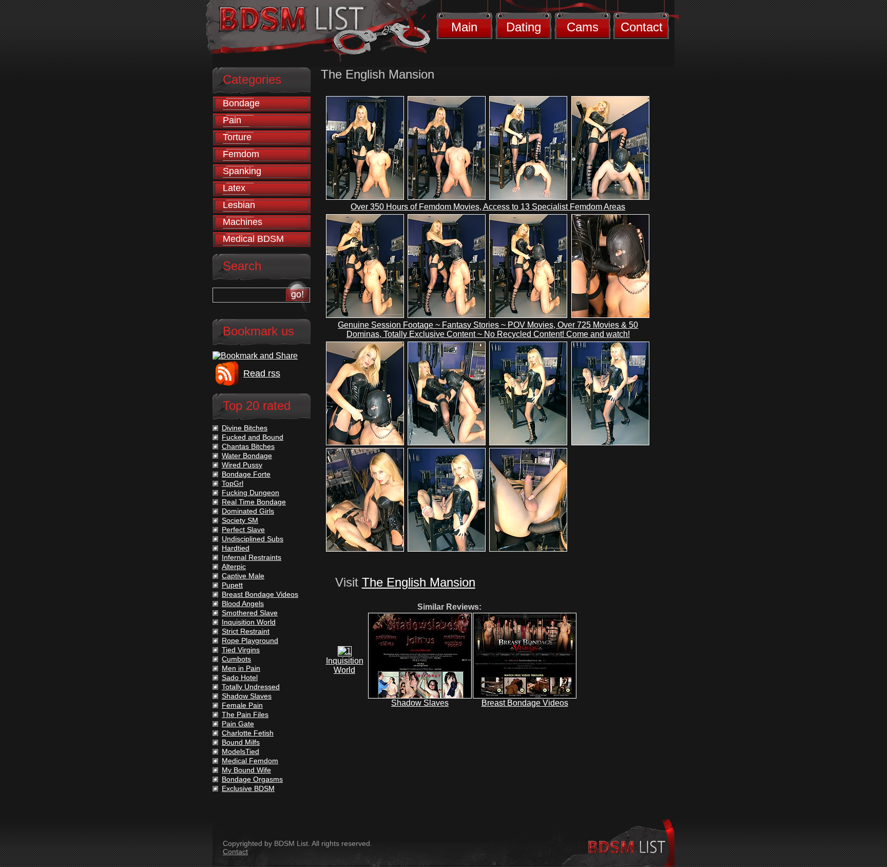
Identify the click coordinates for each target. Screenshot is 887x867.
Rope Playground (250, 640)
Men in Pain (241, 668)
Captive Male (243, 576)
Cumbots (236, 659)
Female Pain (242, 705)
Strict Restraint (245, 631)
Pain (232, 120)
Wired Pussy (242, 465)
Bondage (241, 103)
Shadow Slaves (420, 703)
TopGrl (232, 483)
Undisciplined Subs (252, 539)
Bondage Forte (246, 474)
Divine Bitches (244, 428)
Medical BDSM (253, 239)
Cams (583, 27)
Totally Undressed (251, 687)
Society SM (240, 520)
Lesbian (239, 205)
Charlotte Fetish (248, 733)
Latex (234, 188)
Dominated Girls (248, 511)
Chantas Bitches (248, 446)
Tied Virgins (241, 650)
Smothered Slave (250, 613)
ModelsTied (240, 751)
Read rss (261, 373)
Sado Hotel (240, 677)
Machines (242, 222)
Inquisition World (344, 665)
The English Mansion (418, 582)
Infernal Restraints (251, 557)
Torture (237, 137)
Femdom (241, 154)
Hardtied (235, 548)
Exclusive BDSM (248, 788)
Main (464, 27)
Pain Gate (238, 724)
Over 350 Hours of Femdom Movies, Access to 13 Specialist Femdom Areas (488, 206)
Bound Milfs (241, 742)
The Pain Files (245, 714)
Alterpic (234, 566)
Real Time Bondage (254, 502)
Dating (523, 27)
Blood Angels (243, 603)
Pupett (232, 585)
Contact (642, 27)
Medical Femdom (250, 761)
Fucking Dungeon (250, 492)
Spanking (242, 171)
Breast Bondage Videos (524, 703)
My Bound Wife (246, 770)
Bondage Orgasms (252, 779)
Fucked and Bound (252, 437)
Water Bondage (247, 455)
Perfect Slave (243, 529)
